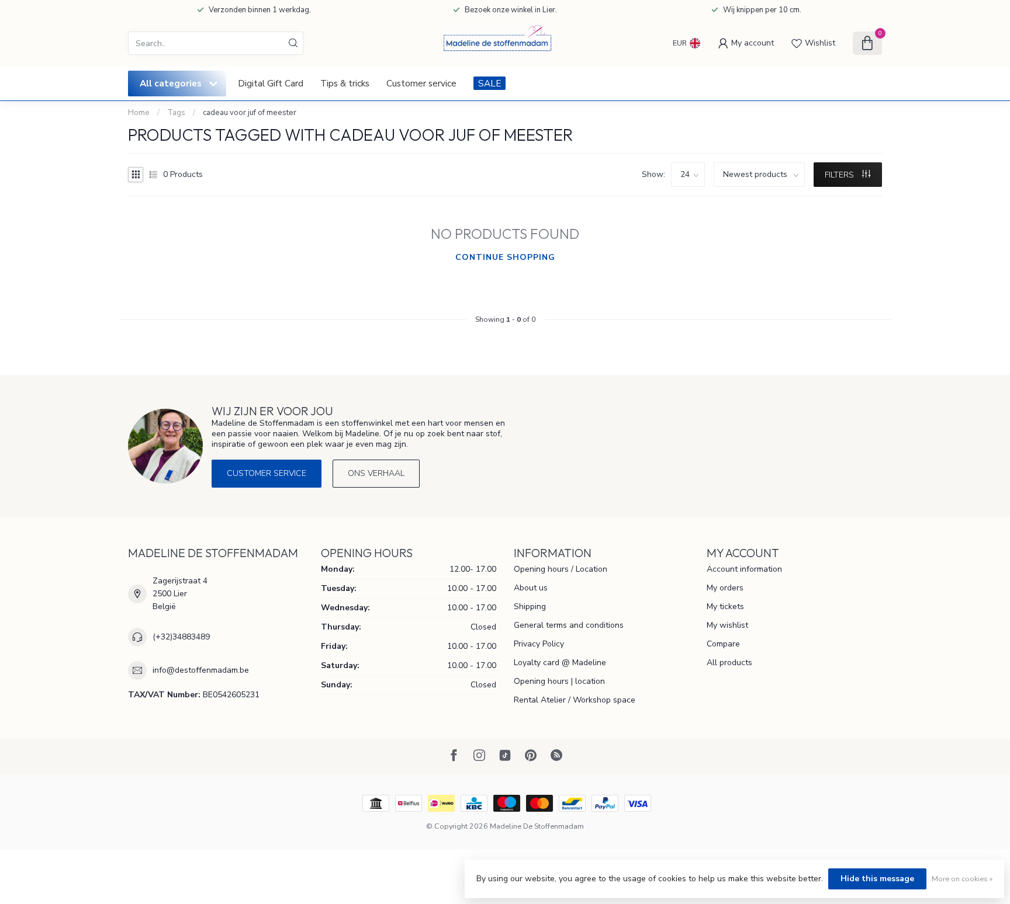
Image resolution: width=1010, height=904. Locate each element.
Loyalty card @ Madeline (560, 662)
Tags (176, 112)
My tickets (725, 606)
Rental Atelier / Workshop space (574, 699)
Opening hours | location (559, 681)
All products (729, 662)
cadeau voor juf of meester (249, 112)
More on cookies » (962, 879)
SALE (489, 83)
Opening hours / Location (560, 569)
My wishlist (727, 625)
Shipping (530, 606)
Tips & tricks (344, 83)
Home (139, 112)
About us (531, 587)
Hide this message (877, 878)
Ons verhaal (376, 473)
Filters (840, 174)
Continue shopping (505, 257)
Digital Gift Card (270, 83)
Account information (744, 569)
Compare (723, 643)
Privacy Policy (539, 643)
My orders (725, 587)
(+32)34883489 (181, 636)
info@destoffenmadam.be (201, 670)
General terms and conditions (569, 625)
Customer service (421, 83)
